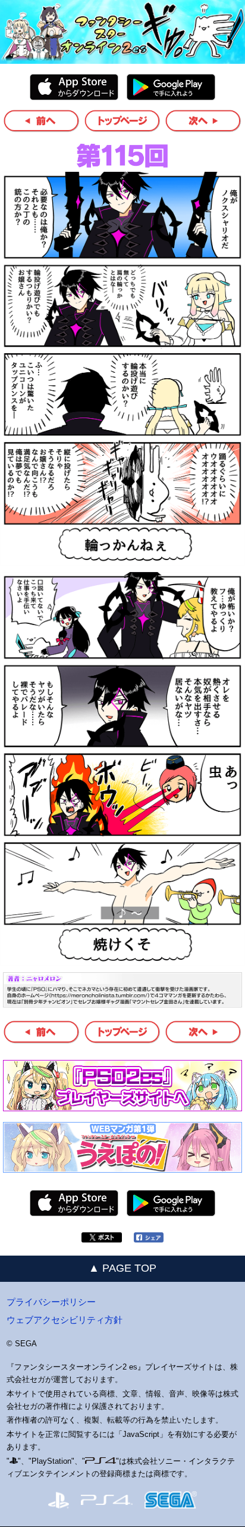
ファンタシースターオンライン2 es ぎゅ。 (122, 32)
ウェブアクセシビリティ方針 (64, 1320)
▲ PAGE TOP (122, 1268)
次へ (203, 121)
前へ (41, 121)
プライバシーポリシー (51, 1302)
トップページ (122, 121)
